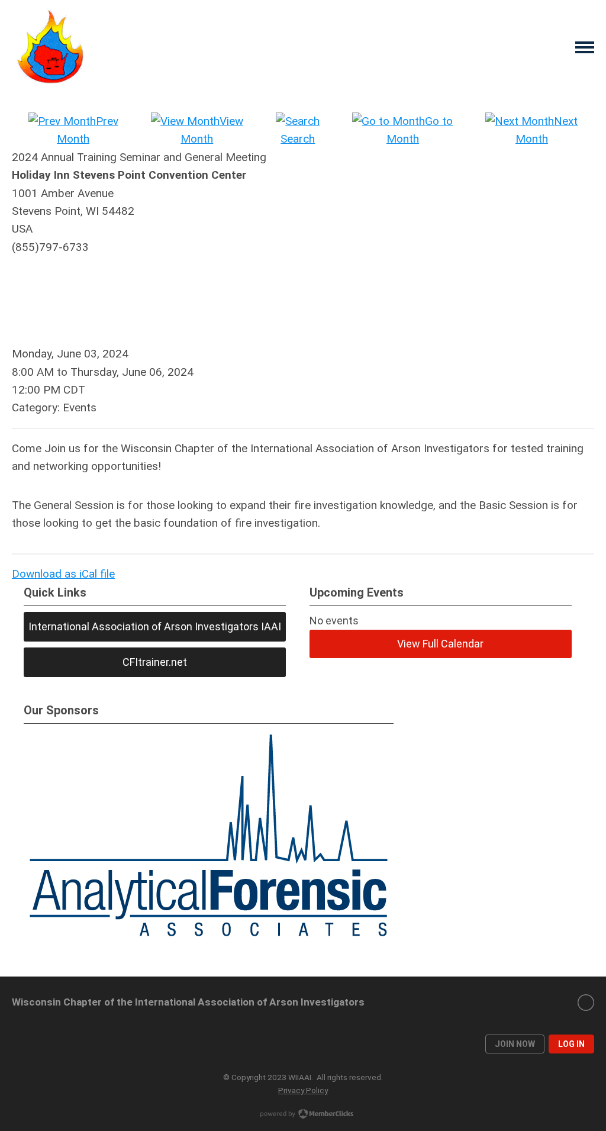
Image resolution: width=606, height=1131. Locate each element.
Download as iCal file (63, 574)
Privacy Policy (303, 1090)
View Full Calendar (440, 643)
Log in (571, 1044)
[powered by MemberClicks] (303, 1115)
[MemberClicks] (50, 47)
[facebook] (586, 1002)
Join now (515, 1044)
